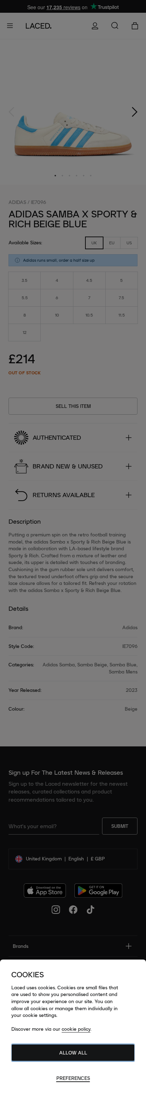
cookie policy (76, 1029)
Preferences (73, 1078)
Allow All (73, 1052)
